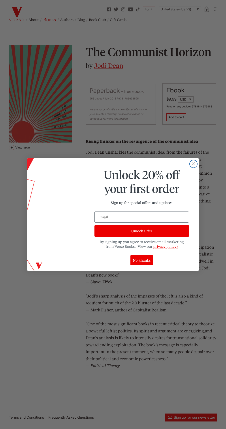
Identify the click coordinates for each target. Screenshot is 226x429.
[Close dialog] (193, 164)
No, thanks (142, 260)
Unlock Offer (141, 231)
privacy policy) (165, 246)
